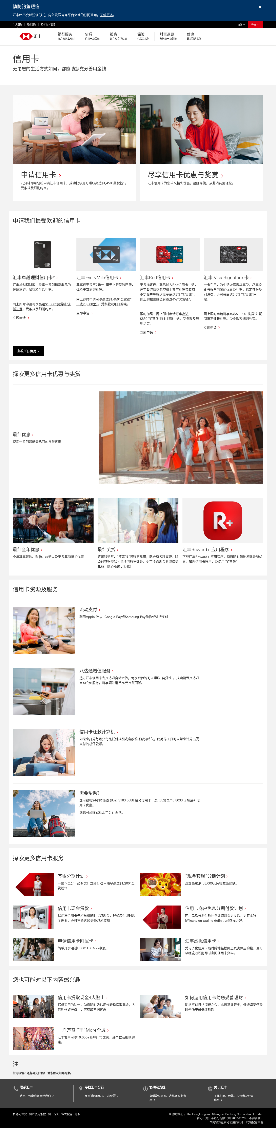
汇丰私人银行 (48, 24)
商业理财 (31, 24)
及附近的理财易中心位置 (101, 1096)
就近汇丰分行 (105, 812)
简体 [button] (242, 24)
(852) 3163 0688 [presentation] (122, 800)
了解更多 (106, 15)
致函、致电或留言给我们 (36, 1096)
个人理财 (17, 24)
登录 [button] (254, 24)
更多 (77, 1114)
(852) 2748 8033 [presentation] (171, 800)
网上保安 (53, 1114)
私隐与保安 (20, 1114)
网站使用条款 (37, 1114)
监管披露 (67, 1114)
